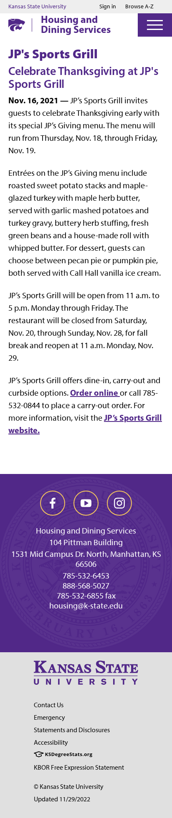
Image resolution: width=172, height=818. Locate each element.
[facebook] (52, 503)
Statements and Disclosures (72, 730)
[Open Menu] (155, 25)
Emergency (49, 717)
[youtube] (86, 503)
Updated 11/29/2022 (62, 799)
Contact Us (48, 705)
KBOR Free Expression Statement (79, 767)
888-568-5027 (86, 586)
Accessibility (51, 742)
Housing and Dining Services (76, 24)
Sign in (107, 6)
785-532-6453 (86, 576)
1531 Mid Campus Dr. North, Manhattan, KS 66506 (86, 559)
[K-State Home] (16, 25)
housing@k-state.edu (86, 606)
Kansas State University (37, 6)
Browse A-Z (139, 6)
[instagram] (119, 503)
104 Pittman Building (86, 542)
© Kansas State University (69, 787)
